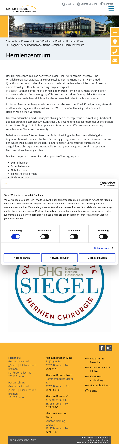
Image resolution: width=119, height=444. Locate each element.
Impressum (87, 437)
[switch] (44, 236)
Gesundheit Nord (100, 385)
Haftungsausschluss (97, 440)
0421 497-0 (52, 369)
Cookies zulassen (97, 257)
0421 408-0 (52, 407)
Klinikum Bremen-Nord (59, 375)
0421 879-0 (52, 432)
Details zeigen (101, 248)
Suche (93, 390)
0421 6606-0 (53, 390)
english (70, 3)
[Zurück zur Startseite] (17, 8)
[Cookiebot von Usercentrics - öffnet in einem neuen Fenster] (101, 184)
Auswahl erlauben (59, 257)
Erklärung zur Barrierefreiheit (92, 442)
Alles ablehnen (22, 257)
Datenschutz (101, 437)
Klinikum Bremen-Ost (58, 396)
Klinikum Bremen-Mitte (59, 357)
